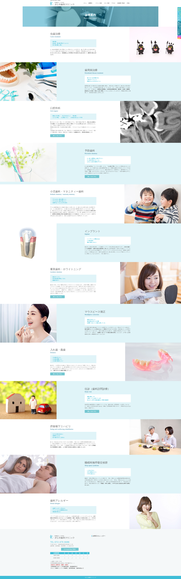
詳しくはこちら (57, 135)
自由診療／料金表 (121, 3)
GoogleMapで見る (70, 549)
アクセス (113, 3)
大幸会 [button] (128, 3)
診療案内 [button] (90, 3)
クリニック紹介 (99, 3)
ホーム (85, 3)
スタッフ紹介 (107, 3)
